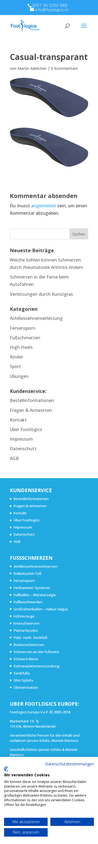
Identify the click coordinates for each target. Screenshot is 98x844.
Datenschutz (23, 449)
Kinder (16, 357)
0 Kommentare (64, 68)
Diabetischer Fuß (27, 573)
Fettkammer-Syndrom (32, 587)
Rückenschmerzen (29, 644)
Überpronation (26, 687)
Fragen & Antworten (31, 410)
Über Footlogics (26, 429)
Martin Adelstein (32, 68)
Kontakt (18, 420)
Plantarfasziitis (26, 630)
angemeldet (43, 206)
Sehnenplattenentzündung (36, 666)
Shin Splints (23, 680)
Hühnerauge (24, 616)
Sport (15, 366)
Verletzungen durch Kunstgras (41, 294)
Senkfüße (22, 673)
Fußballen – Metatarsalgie (35, 594)
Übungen (19, 376)
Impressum (21, 439)
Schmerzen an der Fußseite (36, 651)
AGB (14, 458)
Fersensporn (22, 328)
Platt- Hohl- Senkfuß (30, 637)
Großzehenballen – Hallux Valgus (41, 609)
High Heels (21, 347)
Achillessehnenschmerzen (35, 566)
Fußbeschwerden (28, 601)
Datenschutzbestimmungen (69, 764)
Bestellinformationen (32, 400)
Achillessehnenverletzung (36, 318)
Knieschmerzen (26, 623)
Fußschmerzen (25, 338)
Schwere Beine (26, 658)
